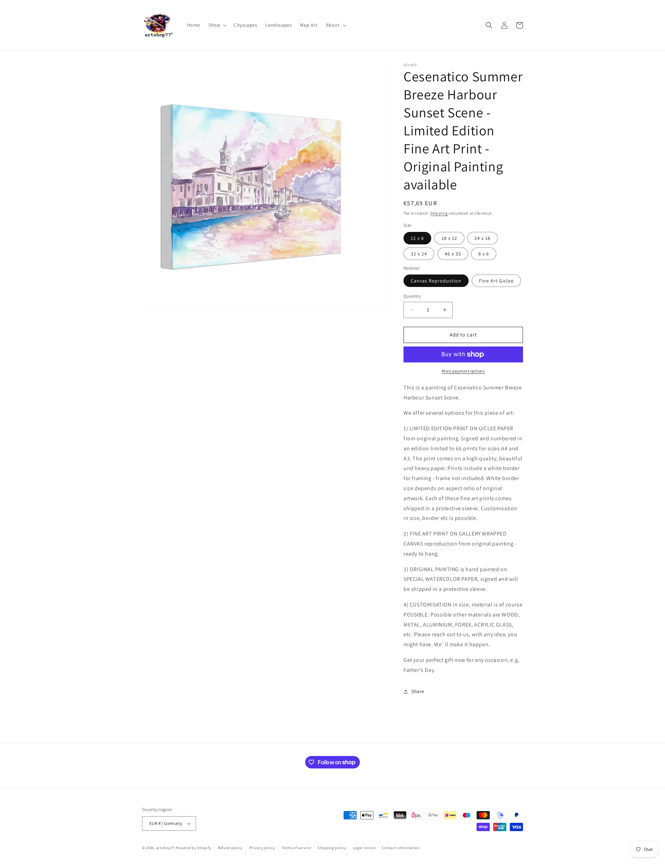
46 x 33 (453, 254)
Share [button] (417, 691)
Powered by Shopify (193, 847)
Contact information (400, 847)
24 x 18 (482, 238)
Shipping (439, 213)
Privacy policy (262, 847)
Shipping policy (332, 847)
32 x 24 (419, 254)
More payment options (463, 371)
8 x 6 (483, 254)
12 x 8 (417, 238)
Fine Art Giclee (496, 281)
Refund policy (230, 847)
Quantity (412, 296)
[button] (216, 25)
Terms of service (296, 847)
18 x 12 (449, 238)
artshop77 (165, 847)
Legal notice (364, 847)
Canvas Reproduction (436, 281)
